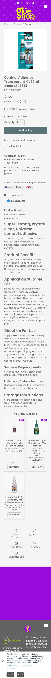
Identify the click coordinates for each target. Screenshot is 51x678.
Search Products (16, 536)
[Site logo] (25, 14)
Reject (20, 675)
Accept (10, 675)
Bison (28, 24)
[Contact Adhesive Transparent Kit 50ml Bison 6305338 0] (25, 50)
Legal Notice (27, 665)
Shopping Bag (16, 556)
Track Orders (16, 546)
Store (7, 24)
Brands (17, 24)
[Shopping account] (33, 3)
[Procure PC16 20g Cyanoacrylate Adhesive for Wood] (14, 484)
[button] (14, 146)
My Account (34, 534)
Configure (10, 668)
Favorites (35, 546)
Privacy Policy (12, 665)
